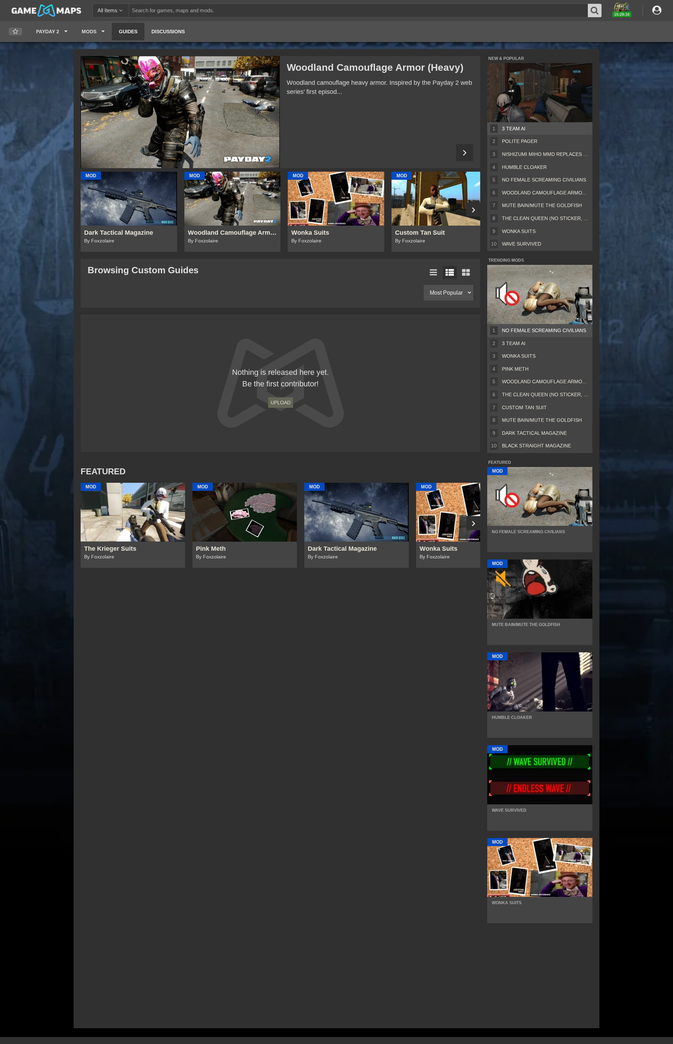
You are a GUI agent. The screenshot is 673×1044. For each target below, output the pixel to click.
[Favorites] (15, 32)
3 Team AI (513, 128)
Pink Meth (515, 369)
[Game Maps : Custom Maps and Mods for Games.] (46, 10)
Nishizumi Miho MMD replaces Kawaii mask (546, 154)
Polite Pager (519, 141)
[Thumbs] (466, 272)
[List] (434, 272)
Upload (281, 402)
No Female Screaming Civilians (544, 180)
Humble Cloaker (524, 167)
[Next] (464, 152)
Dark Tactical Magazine (534, 433)
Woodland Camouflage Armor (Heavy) (546, 192)
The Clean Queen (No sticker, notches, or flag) (546, 218)
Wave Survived (521, 244)
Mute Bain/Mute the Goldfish (542, 205)
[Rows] (450, 272)
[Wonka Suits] (180, 112)
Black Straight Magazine (536, 445)
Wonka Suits (519, 231)
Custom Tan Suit (524, 407)
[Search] (595, 11)
